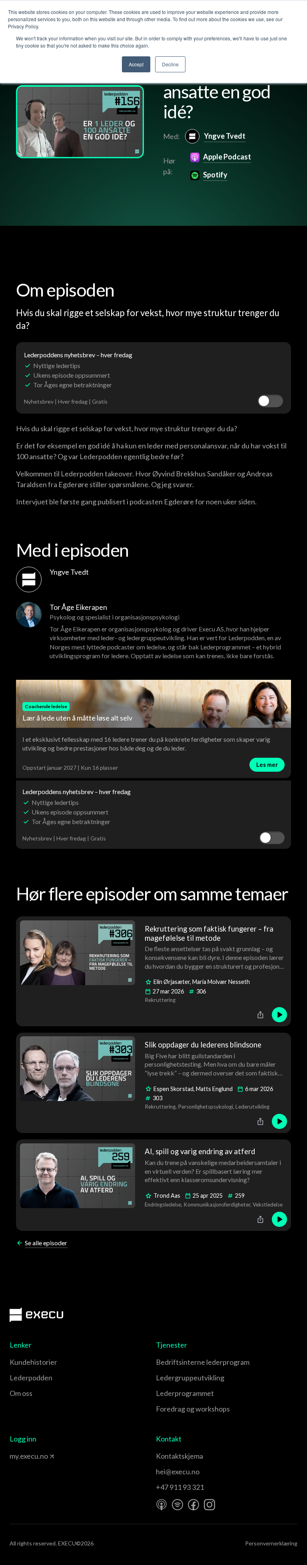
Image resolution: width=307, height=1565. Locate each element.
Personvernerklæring (271, 1543)
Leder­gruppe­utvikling (190, 1377)
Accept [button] (136, 64)
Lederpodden (31, 1377)
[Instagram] (209, 1504)
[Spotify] (177, 1504)
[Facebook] (193, 1504)
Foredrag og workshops (193, 1408)
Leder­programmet (185, 1393)
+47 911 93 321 (180, 1487)
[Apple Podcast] (161, 1504)
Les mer (267, 764)
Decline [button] (170, 64)
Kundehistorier (33, 1362)
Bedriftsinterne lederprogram (202, 1362)
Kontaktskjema (179, 1456)
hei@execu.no (177, 1471)
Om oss (21, 1393)
